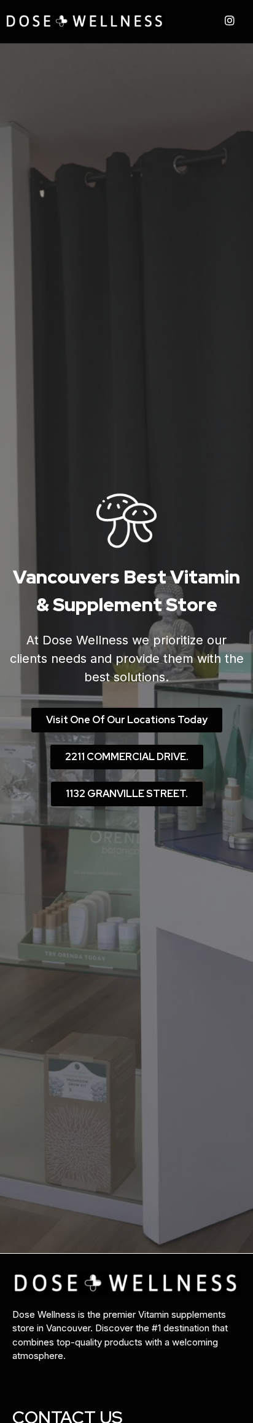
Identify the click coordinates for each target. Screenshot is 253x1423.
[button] (126, 720)
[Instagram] (230, 20)
